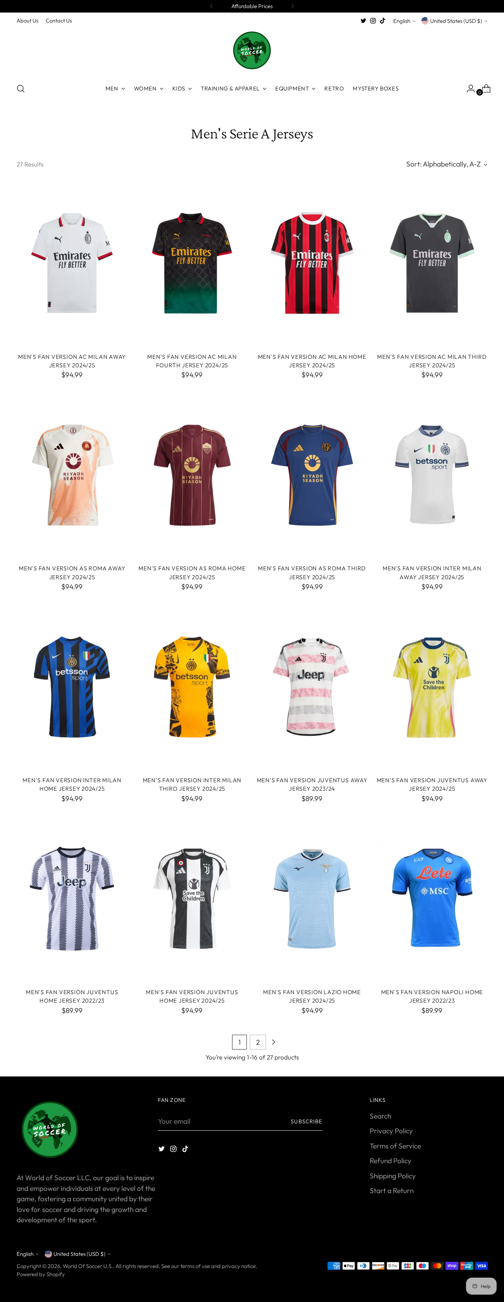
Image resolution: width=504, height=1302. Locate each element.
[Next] (292, 6)
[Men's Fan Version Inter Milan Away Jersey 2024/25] (432, 475)
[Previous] (211, 6)
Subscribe (306, 1121)
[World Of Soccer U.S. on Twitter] (363, 20)
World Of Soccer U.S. (88, 1266)
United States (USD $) (456, 20)
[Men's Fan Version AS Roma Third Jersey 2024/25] (312, 475)
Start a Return (392, 1190)
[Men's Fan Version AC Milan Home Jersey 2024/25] (312, 263)
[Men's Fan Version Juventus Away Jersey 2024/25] (432, 687)
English (401, 20)
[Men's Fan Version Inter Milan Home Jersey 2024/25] (72, 687)
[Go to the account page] (467, 88)
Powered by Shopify (41, 1274)
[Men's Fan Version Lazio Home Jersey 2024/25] (312, 898)
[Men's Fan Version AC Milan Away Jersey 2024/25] (72, 263)
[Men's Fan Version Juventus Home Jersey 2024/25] (192, 898)
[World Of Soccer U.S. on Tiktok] (382, 20)
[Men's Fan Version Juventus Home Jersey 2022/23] (72, 898)
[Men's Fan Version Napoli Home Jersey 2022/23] (432, 898)
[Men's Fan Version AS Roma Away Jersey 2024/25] (72, 475)
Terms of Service (395, 1145)
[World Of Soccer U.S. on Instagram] (373, 20)
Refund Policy (390, 1160)
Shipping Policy (393, 1175)
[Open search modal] (20, 88)
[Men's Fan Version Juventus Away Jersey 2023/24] (312, 687)
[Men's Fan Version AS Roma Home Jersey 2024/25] (192, 475)
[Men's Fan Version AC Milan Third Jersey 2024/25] (432, 263)
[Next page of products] (273, 1042)
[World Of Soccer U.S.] (252, 51)
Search (380, 1116)
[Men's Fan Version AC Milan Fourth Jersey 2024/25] (192, 263)
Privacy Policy (391, 1130)
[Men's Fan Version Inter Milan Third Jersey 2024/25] (192, 687)
